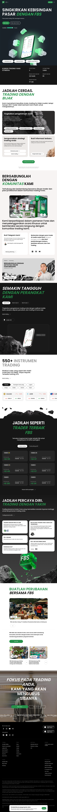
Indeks (14, 387)
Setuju (43, 808)
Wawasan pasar (14, 151)
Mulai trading (5, 314)
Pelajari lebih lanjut (36, 154)
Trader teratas (22, 446)
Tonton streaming (9, 277)
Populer (6, 384)
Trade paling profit (33, 446)
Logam (30, 384)
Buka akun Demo (15, 23)
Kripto (30, 387)
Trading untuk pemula (10, 128)
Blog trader (8, 131)
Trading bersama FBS (28, 161)
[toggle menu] (54, 2)
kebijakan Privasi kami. (29, 809)
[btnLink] (12, 626)
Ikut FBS (16, 641)
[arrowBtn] (44, 214)
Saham (22, 387)
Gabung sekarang (9, 251)
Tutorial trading (38, 128)
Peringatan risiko (5, 799)
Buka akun (50, 2)
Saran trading (14, 154)
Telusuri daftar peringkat (28, 489)
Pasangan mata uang (18, 384)
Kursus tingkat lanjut (25, 128)
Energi (6, 387)
